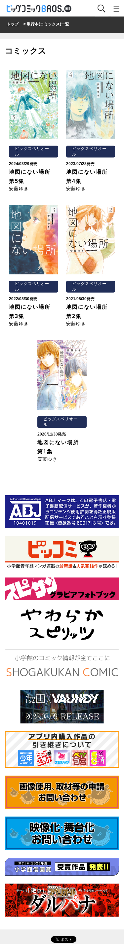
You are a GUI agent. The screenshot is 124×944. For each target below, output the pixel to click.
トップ (13, 24)
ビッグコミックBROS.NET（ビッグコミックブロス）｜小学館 (39, 9)
